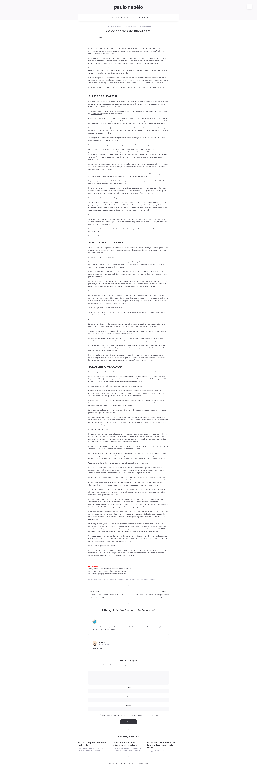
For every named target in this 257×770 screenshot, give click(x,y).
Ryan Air (147, 250)
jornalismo (140, 579)
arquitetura (117, 748)
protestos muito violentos (130, 104)
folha (127, 579)
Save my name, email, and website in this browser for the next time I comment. (130, 715)
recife (130, 750)
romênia (152, 579)
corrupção (151, 751)
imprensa (99, 748)
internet (81, 750)
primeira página (96, 114)
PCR (139, 748)
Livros (117, 17)
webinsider (97, 750)
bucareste (113, 579)
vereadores (170, 751)
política (146, 579)
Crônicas (99, 579)
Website (128, 705)
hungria (132, 579)
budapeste (121, 579)
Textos (111, 17)
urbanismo (137, 750)
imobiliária (133, 748)
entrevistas (92, 748)
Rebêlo (101, 642)
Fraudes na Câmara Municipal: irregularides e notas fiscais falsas (161, 745)
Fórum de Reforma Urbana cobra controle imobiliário (125, 743)
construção (125, 748)
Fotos (123, 17)
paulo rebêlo (128, 7)
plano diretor (117, 750)
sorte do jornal (108, 87)
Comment (128, 669)
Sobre (129, 17)
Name (128, 687)
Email (128, 696)
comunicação (83, 748)
